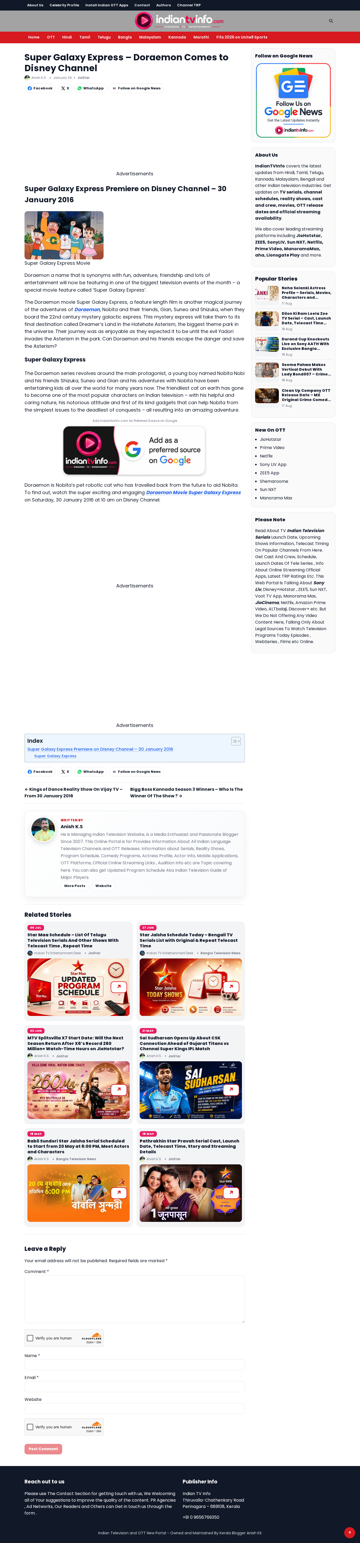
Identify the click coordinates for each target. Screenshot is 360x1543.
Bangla (125, 37)
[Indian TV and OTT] (180, 20)
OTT (51, 37)
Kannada (177, 37)
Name (32, 1356)
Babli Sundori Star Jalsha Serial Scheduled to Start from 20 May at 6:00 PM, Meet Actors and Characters (78, 1146)
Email (32, 1378)
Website (103, 885)
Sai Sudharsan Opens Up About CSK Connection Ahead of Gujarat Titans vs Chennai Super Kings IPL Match (184, 1043)
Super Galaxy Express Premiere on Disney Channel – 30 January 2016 (100, 749)
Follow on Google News (139, 88)
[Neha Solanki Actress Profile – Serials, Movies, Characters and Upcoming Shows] (267, 295)
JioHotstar (270, 439)
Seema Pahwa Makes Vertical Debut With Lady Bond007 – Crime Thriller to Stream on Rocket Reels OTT (305, 370)
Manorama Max (276, 498)
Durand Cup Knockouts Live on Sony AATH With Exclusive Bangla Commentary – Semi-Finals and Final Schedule (305, 344)
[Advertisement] (135, 133)
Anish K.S (72, 826)
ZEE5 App (269, 473)
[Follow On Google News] (293, 100)
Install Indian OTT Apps (106, 5)
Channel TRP (189, 5)
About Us (35, 5)
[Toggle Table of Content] (233, 741)
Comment (37, 1272)
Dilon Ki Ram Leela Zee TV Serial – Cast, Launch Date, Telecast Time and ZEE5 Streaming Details (306, 318)
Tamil (84, 37)
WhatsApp (93, 88)
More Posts (74, 885)
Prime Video (272, 448)
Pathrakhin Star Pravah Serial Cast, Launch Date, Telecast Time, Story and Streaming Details (189, 1146)
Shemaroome (274, 481)
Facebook (42, 88)
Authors (163, 5)
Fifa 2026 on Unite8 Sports (241, 37)
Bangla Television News (220, 953)
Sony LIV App (273, 464)
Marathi (201, 37)
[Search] (331, 20)
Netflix (266, 456)
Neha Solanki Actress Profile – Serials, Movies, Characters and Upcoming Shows (306, 293)
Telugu (104, 37)
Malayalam (150, 37)
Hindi (67, 37)
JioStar (83, 77)
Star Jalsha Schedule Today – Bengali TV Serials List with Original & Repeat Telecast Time (189, 940)
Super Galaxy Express (55, 756)
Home (34, 37)
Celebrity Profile (64, 5)
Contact (142, 5)
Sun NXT (268, 489)
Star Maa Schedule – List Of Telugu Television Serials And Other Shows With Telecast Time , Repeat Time (73, 940)
